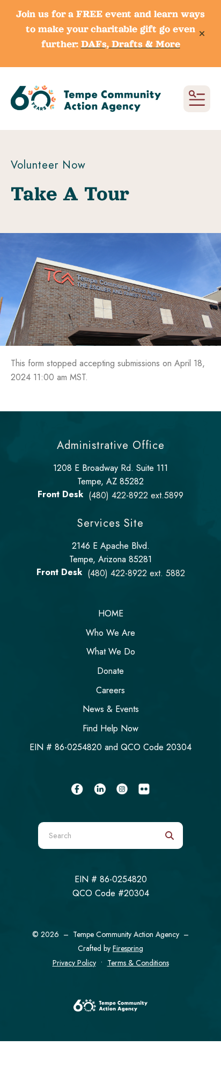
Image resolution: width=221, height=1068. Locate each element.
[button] (202, 33)
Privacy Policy (74, 962)
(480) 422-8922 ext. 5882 (136, 573)
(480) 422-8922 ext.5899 (136, 495)
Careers (110, 690)
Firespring (128, 948)
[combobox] (97, 835)
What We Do (110, 651)
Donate (110, 671)
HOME (110, 613)
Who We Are (110, 633)
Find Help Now (110, 728)
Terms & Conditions (138, 962)
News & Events (111, 709)
